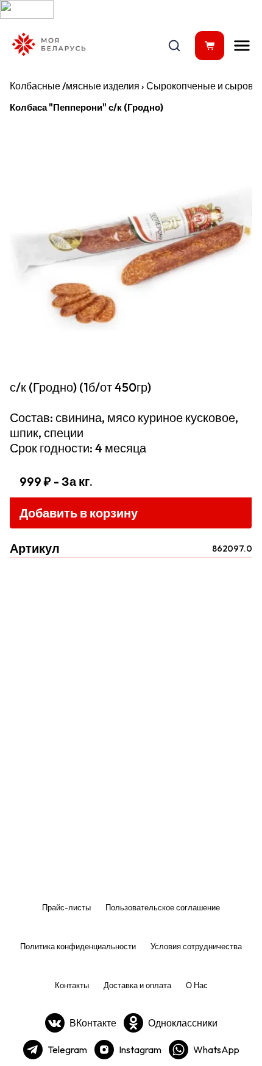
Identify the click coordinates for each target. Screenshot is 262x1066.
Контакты (72, 985)
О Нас (197, 985)
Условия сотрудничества (196, 946)
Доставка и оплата (137, 985)
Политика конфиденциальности (78, 946)
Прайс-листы (66, 907)
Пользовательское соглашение (162, 907)
